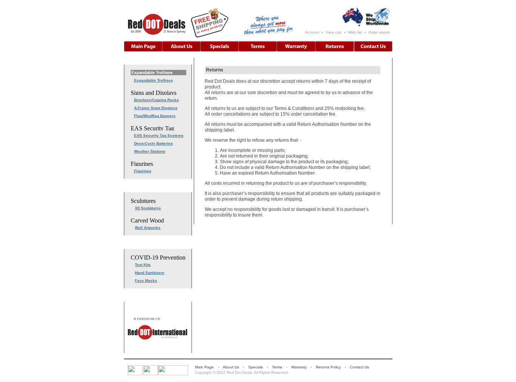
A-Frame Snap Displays (156, 108)
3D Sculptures (148, 208)
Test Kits (143, 265)
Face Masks (146, 280)
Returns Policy (328, 367)
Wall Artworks (148, 228)
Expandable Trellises (153, 80)
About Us (231, 367)
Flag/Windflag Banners (155, 116)
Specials (255, 367)
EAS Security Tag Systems (159, 135)
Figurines (142, 171)
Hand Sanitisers (149, 273)
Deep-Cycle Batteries (153, 143)
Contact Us (359, 367)
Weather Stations (149, 151)
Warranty (299, 367)
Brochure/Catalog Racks (156, 100)
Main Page (204, 367)
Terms (277, 367)
